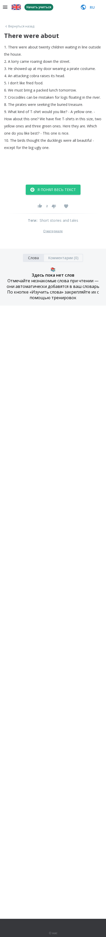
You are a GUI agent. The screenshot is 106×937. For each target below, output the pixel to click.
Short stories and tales (59, 220)
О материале (53, 231)
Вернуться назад (21, 26)
